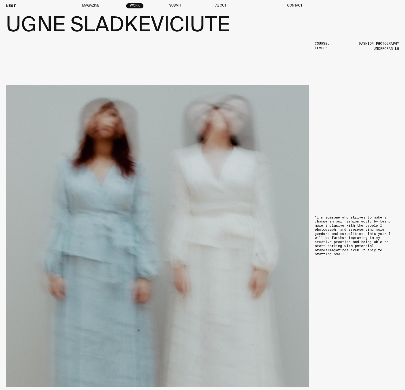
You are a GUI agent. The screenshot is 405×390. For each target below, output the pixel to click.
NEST (11, 5)
